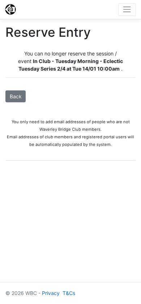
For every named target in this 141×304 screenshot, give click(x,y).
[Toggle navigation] (127, 9)
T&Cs (69, 293)
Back (16, 96)
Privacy (51, 293)
